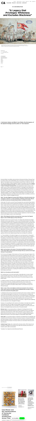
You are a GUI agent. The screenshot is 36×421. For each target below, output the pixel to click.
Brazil (29, 408)
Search (15, 1)
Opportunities (19, 1)
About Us (27, 1)
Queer (2, 60)
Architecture (3, 420)
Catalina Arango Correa (5, 52)
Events (23, 1)
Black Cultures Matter (31, 407)
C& (3, 2)
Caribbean (8, 420)
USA (1, 59)
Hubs (30, 1)
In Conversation (3, 56)
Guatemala (20, 405)
